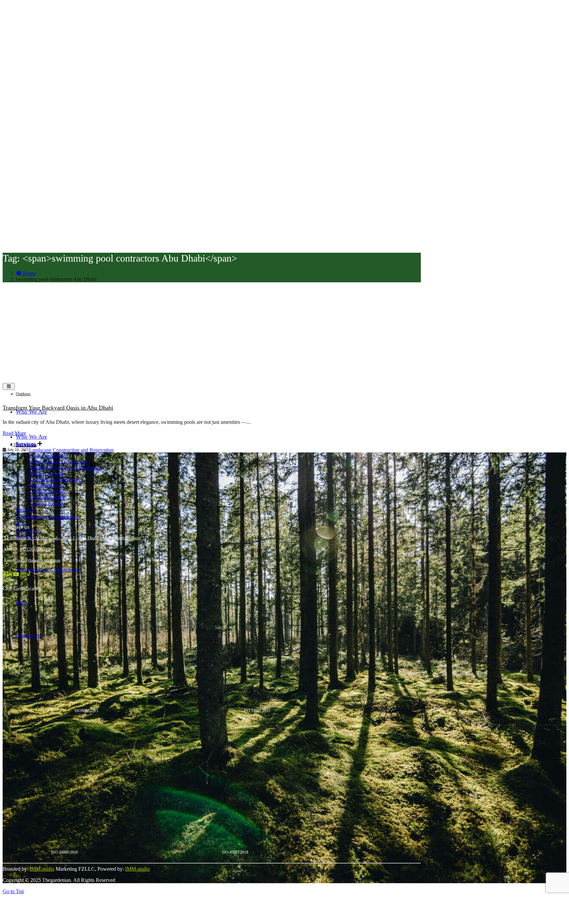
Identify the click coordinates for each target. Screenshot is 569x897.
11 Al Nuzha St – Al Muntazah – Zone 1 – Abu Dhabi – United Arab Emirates (72, 537)
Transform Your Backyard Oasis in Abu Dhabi (58, 407)
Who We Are (31, 411)
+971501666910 (35, 549)
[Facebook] (5, 574)
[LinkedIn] (10, 574)
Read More (14, 433)
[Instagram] (23, 574)
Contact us (28, 530)
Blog (21, 602)
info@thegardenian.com (38, 560)
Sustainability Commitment (48, 569)
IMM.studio (42, 869)
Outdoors (23, 394)
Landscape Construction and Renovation (71, 450)
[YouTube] (16, 574)
